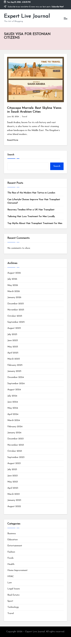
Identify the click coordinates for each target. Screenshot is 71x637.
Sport (10, 601)
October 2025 (14, 316)
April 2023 (12, 488)
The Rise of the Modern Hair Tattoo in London (31, 193)
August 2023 (14, 463)
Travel (24, 117)
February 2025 (14, 365)
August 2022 (14, 506)
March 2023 (13, 494)
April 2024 (12, 414)
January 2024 (14, 433)
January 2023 (14, 500)
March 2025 (13, 359)
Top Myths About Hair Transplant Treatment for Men (34, 223)
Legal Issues (13, 589)
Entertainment (14, 546)
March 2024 (13, 420)
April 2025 (12, 353)
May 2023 (12, 482)
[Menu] (65, 18)
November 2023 (15, 445)
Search (10, 155)
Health (10, 564)
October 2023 (14, 451)
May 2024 (12, 408)
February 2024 (14, 427)
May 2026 (12, 285)
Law (9, 583)
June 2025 (12, 340)
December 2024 (15, 377)
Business (11, 534)
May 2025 (12, 347)
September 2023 (15, 457)
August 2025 (14, 328)
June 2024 (12, 402)
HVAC (10, 576)
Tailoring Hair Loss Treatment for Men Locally (31, 216)
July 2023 (12, 469)
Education (12, 540)
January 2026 (14, 297)
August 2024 (14, 390)
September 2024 (16, 383)
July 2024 (12, 396)
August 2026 (14, 273)
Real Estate (13, 595)
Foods (10, 558)
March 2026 (13, 291)
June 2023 (12, 476)
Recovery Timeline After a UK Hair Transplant (30, 210)
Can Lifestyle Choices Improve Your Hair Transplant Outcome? (33, 201)
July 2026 (12, 279)
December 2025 (15, 304)
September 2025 (16, 322)
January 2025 (14, 371)
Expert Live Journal (27, 16)
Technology (13, 607)
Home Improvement (17, 570)
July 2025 (12, 334)
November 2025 (15, 310)
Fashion (11, 552)
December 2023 (15, 439)
